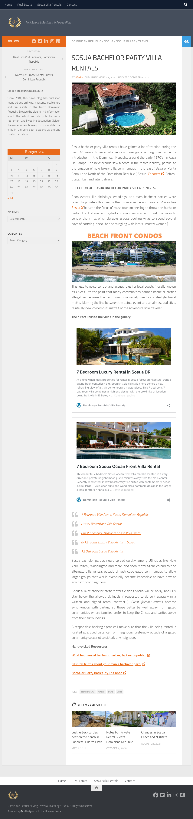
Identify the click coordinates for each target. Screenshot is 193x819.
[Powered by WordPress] (22, 811)
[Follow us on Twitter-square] (40, 41)
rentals (101, 691)
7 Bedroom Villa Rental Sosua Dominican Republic (114, 515)
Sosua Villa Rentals (49, 4)
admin (79, 77)
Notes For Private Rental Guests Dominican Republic (119, 737)
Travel (143, 41)
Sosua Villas (125, 41)
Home (8, 4)
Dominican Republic (86, 41)
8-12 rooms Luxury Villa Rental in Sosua (108, 542)
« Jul (10, 198)
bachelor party (87, 691)
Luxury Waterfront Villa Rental (101, 524)
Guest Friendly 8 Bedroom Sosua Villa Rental (111, 533)
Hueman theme (53, 811)
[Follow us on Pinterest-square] (58, 41)
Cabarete (154, 174)
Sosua (108, 41)
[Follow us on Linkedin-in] (46, 41)
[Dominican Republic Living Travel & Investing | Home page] (15, 22)
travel (110, 691)
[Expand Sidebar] (186, 41)
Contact (72, 4)
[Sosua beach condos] (124, 281)
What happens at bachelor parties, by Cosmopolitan (109, 655)
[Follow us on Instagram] (52, 41)
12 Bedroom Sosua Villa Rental (102, 551)
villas (119, 691)
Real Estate (24, 4)
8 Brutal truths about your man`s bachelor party (106, 664)
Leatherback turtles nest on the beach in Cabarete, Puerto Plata (87, 737)
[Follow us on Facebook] (34, 41)
